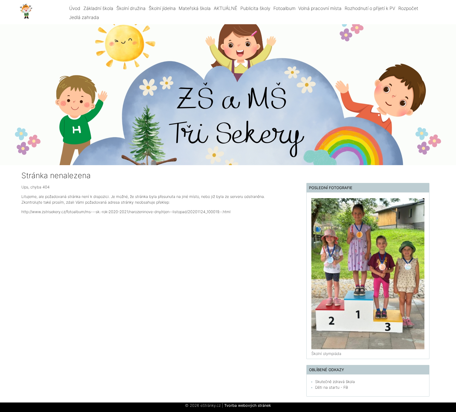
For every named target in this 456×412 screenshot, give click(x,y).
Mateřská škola (195, 8)
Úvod (74, 8)
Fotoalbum (284, 8)
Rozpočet (408, 8)
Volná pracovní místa (320, 8)
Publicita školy (255, 8)
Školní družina (131, 8)
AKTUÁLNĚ (225, 8)
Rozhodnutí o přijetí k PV (370, 8)
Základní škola (98, 8)
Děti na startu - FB (331, 387)
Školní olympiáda (326, 353)
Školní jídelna (162, 8)
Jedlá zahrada (84, 17)
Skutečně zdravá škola (335, 381)
